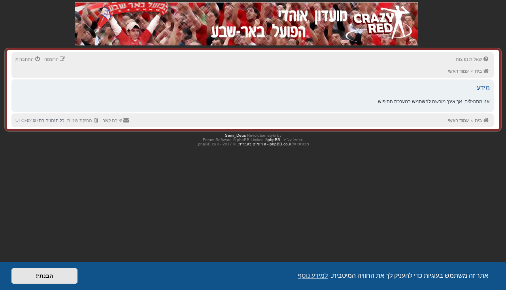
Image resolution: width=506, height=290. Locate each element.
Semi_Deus (235, 135)
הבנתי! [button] (44, 276)
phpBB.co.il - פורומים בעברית (264, 144)
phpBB (274, 139)
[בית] (376, 15)
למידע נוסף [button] (313, 275)
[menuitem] (473, 59)
